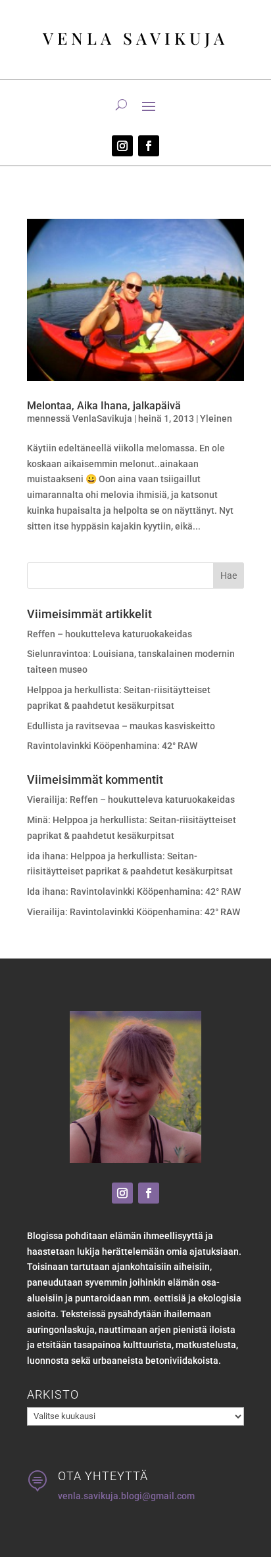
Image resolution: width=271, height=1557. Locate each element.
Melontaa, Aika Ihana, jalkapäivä (104, 405)
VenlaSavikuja (102, 418)
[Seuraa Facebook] (148, 145)
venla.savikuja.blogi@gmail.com (126, 1496)
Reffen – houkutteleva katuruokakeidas (109, 634)
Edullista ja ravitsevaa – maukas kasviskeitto (121, 726)
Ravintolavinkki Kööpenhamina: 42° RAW (112, 745)
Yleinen (216, 418)
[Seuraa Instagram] (122, 145)
